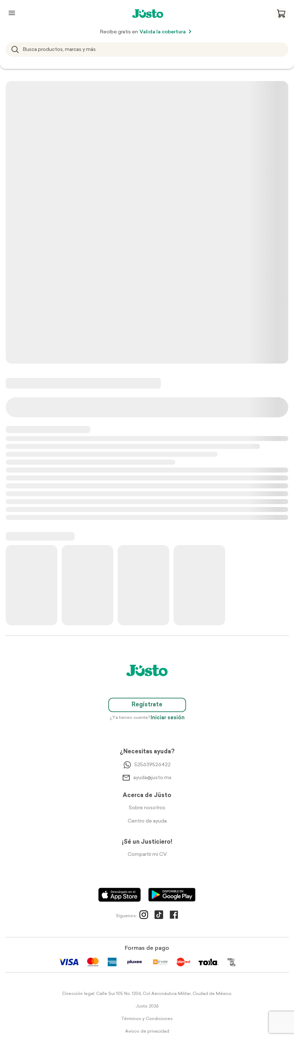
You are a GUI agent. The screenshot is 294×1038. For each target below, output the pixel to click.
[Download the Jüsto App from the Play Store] (172, 895)
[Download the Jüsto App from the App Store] (119, 895)
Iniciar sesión (168, 718)
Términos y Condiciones (147, 1019)
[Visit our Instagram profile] (143, 916)
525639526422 (152, 765)
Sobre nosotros (147, 808)
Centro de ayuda (147, 821)
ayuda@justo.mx (152, 778)
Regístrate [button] (147, 705)
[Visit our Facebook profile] (174, 916)
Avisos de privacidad (147, 1031)
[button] (281, 13)
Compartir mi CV (147, 854)
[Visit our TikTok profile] (159, 916)
